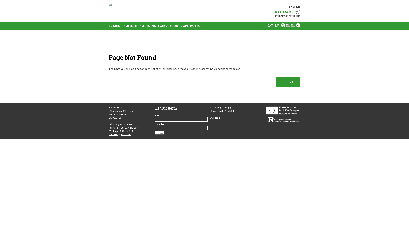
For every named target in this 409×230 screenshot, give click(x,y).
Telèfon (160, 124)
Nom (158, 115)
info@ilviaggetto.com (287, 16)
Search (288, 82)
